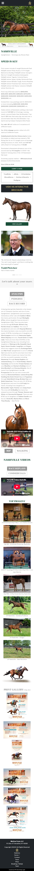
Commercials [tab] (17, 473)
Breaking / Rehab (17, 864)
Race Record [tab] (17, 304)
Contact (17, 857)
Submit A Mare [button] (17, 169)
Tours (17, 859)
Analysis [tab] (17, 294)
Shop (17, 862)
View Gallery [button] (17, 224)
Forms (16, 855)
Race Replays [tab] (17, 468)
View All (27, 690)
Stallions (17, 853)
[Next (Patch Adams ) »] (25, 45)
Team (17, 866)
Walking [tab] (22, 451)
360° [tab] (8, 451)
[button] (7, 174)
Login (23, 870)
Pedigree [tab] (17, 299)
